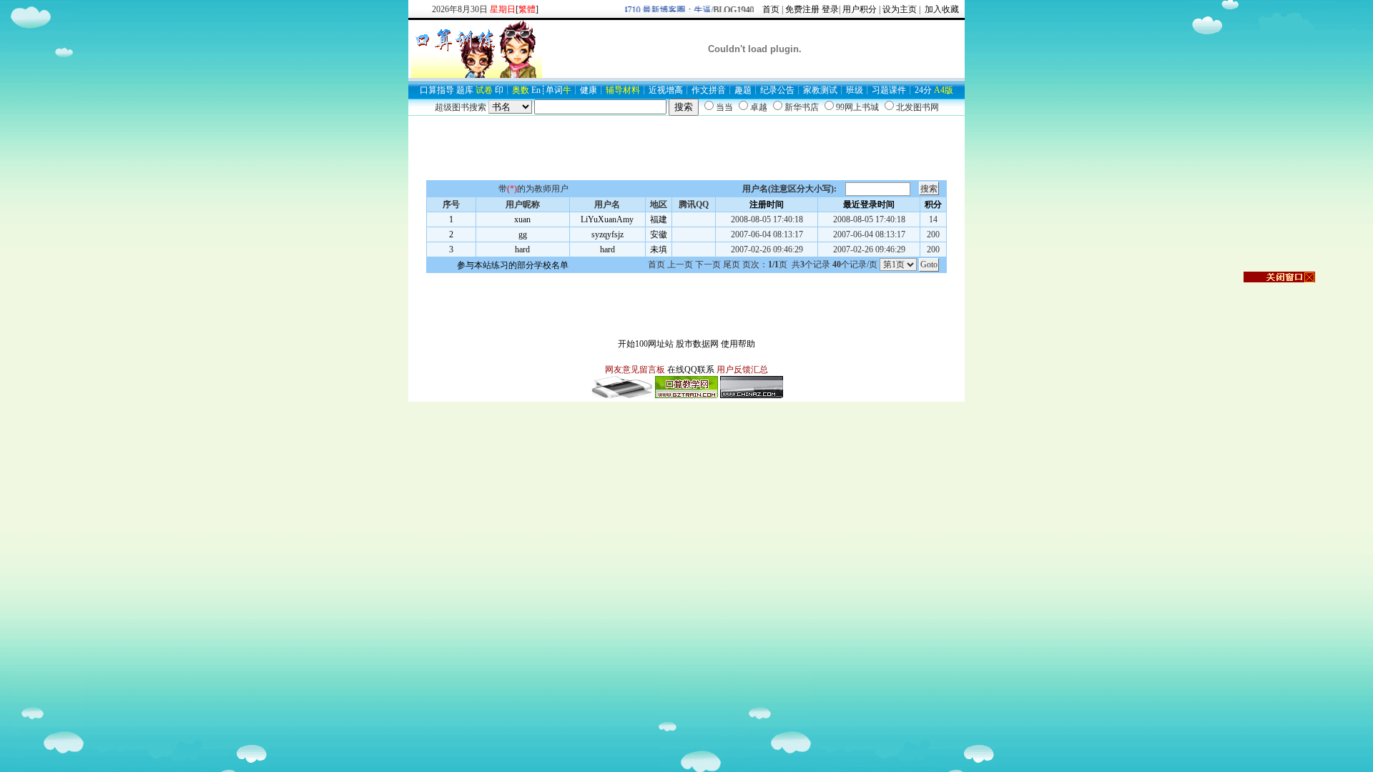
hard (522, 249)
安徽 (658, 234)
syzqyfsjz (607, 234)
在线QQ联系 (690, 370)
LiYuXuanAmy (607, 219)
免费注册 (802, 9)
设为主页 (899, 9)
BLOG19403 (729, 10)
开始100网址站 (646, 344)
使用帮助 (738, 344)
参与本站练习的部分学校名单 (513, 265)
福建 (658, 219)
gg (522, 234)
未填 (658, 249)
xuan (522, 219)
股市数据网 (697, 344)
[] (527, 9)
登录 (830, 9)
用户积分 (859, 9)
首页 (770, 9)
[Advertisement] (686, 148)
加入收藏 (940, 9)
